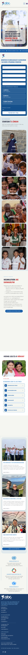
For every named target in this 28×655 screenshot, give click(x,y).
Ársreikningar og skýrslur (7, 635)
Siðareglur (3, 633)
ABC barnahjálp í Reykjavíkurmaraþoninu (13, 462)
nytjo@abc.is (4, 621)
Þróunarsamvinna (5, 638)
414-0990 (3, 610)
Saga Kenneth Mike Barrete (10, 535)
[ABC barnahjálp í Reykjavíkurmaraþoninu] (14, 450)
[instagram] (5, 652)
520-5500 (3, 619)
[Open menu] (24, 4)
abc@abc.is (4, 612)
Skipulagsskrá (4, 637)
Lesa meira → (6, 472)
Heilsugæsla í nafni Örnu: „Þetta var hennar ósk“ (12, 499)
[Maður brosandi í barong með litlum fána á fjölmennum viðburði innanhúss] (14, 522)
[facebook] (3, 652)
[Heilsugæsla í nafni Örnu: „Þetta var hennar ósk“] (14, 486)
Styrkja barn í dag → (14, 112)
